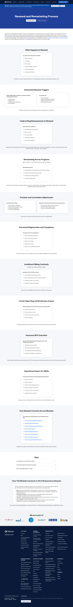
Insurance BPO (21, 1)
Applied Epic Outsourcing (25, 566)
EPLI (34, 571)
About (58, 574)
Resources (48, 1)
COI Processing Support (25, 568)
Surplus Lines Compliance (62, 543)
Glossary (59, 569)
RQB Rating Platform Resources (31, 431)
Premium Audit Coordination (62, 547)
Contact (58, 578)
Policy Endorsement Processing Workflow (34, 426)
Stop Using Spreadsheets (38, 552)
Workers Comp (36, 563)
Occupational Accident (37, 587)
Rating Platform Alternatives (26, 588)
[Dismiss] (66, 6)
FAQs (58, 565)
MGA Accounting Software (38, 543)
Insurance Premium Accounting (31, 437)
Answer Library (60, 563)
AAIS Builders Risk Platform (50, 566)
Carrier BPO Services (49, 535)
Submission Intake (60, 539)
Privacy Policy (7, 598)
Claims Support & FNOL (49, 549)
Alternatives (36, 1)
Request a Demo (63, 2)
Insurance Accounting (61, 541)
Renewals (47, 539)
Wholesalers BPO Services (62, 535)
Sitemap (14, 599)
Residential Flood (36, 579)
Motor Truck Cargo (36, 585)
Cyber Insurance (36, 569)
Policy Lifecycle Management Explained (33, 420)
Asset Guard (35, 591)
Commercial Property (37, 565)
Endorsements (60, 537)
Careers (59, 576)
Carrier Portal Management (50, 547)
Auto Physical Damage (37, 589)
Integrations (35, 541)
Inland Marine (35, 577)
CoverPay (63, 5)
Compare (42, 1)
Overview (23, 533)
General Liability (36, 561)
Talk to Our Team (42, 20)
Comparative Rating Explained (31, 434)
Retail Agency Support (25, 570)
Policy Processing (48, 537)
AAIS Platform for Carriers (50, 577)
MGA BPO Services (61, 533)
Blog (58, 567)
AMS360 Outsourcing (25, 564)
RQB (28, 37)
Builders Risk (35, 575)
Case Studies (29, 1)
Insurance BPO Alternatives (26, 586)
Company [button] (54, 1)
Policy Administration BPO (26, 572)
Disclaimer (10, 599)
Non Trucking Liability (37, 583)
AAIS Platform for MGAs (49, 568)
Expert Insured (23, 540)
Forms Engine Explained (30, 428)
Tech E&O (35, 573)
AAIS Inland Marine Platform (50, 564)
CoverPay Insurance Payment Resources (33, 439)
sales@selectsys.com (9, 534)
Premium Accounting (55, 5)
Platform (14, 1)
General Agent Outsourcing (26, 562)
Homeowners (35, 581)
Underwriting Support (49, 541)
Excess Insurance (36, 567)
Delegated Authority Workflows (31, 423)
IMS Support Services (61, 549)
